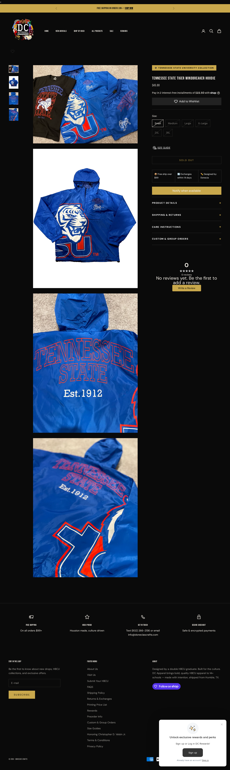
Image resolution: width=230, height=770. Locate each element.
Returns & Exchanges (99, 698)
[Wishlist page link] (12, 51)
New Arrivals (61, 31)
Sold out (186, 160)
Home (47, 31)
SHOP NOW (129, 8)
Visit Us (91, 674)
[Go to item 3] (14, 98)
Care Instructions (186, 227)
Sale (111, 31)
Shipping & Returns (186, 215)
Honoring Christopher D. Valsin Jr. (106, 734)
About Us (92, 669)
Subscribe (22, 694)
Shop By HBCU (79, 31)
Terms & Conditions (98, 740)
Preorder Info (94, 716)
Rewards (123, 31)
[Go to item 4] (14, 114)
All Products (97, 31)
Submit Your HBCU (97, 681)
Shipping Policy (96, 692)
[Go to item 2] (14, 82)
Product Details (186, 203)
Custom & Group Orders (186, 239)
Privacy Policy (95, 746)
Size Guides (94, 728)
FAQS (90, 687)
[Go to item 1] (14, 69)
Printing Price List (97, 704)
